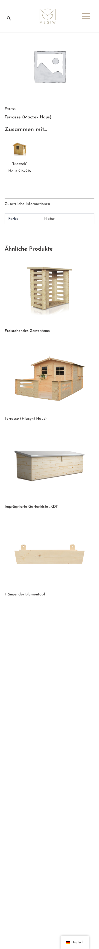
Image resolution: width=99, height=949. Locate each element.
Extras (10, 109)
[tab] (49, 204)
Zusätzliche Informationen (27, 204)
